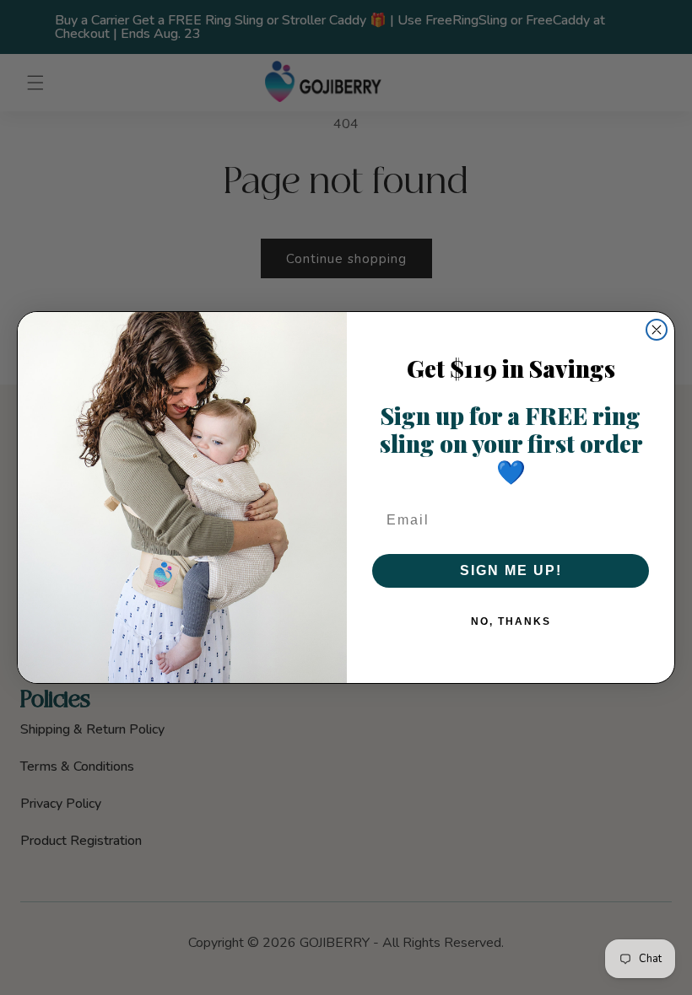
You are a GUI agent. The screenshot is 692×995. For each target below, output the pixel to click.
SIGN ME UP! (511, 570)
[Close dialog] (656, 330)
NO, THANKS (511, 621)
